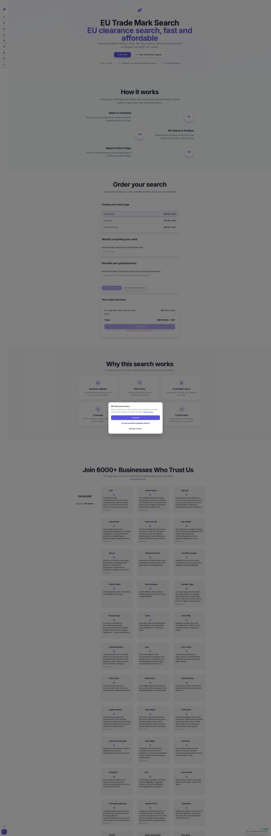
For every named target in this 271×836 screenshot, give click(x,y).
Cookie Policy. (148, 412)
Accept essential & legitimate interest (135, 423)
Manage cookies (135, 429)
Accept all (135, 418)
